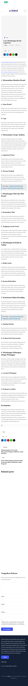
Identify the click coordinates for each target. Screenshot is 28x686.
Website (3, 612)
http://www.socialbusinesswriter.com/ (9, 72)
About (5, 657)
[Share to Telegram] (16, 54)
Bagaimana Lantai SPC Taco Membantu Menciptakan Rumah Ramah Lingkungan (12, 512)
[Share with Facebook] (4, 54)
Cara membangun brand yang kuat (9, 62)
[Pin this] (10, 54)
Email (3, 604)
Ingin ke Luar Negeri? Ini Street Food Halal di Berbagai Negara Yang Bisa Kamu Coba (12, 535)
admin (6, 45)
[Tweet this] (7, 54)
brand (3, 432)
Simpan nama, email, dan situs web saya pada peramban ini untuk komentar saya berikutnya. (13, 623)
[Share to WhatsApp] (13, 54)
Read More (17, 4)
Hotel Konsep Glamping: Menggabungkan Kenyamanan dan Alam (13, 489)
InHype (9, 676)
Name (3, 596)
